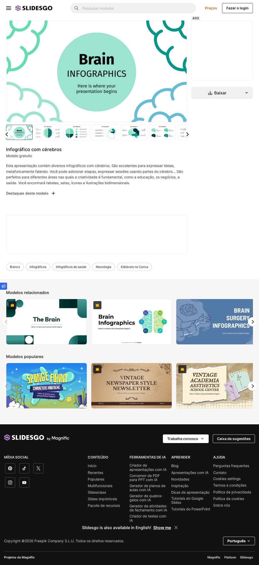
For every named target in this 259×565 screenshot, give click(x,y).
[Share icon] (178, 28)
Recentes (95, 473)
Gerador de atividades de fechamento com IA (148, 508)
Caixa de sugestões (234, 438)
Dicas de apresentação (190, 492)
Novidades (180, 479)
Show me (162, 527)
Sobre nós (221, 505)
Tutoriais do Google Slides (187, 500)
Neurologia (103, 267)
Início (92, 466)
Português (236, 541)
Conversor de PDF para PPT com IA (145, 478)
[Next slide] (179, 71)
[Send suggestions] (3, 286)
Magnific (213, 557)
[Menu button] (8, 8)
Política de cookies (228, 499)
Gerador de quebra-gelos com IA (146, 498)
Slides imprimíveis (102, 499)
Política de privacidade (232, 492)
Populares (96, 479)
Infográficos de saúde (71, 267)
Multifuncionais (100, 486)
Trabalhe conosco (182, 438)
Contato (219, 473)
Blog (175, 466)
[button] (187, 134)
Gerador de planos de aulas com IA (147, 488)
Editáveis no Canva (134, 267)
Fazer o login (237, 8)
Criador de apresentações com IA (148, 467)
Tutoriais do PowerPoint (190, 509)
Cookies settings (227, 479)
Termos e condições (229, 485)
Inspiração (179, 486)
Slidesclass (97, 492)
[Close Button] (176, 528)
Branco (15, 267)
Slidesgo (246, 557)
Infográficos (38, 267)
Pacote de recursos (104, 506)
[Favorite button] (165, 28)
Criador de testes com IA (148, 518)
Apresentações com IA (189, 473)
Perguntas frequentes (231, 466)
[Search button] (76, 8)
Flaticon (230, 557)
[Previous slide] (6, 321)
